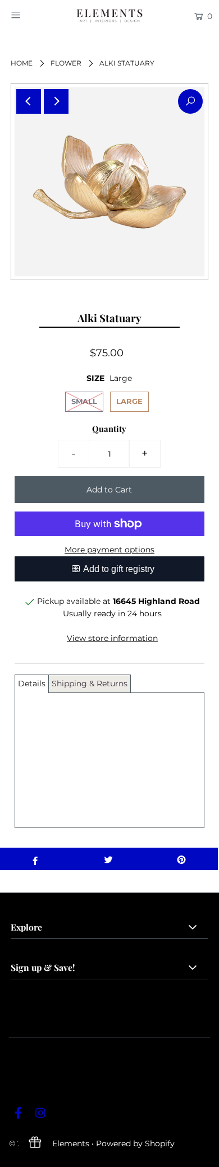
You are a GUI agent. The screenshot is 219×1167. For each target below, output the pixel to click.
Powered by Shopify (135, 1143)
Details (31, 683)
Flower (66, 63)
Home (22, 63)
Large (129, 401)
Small (84, 401)
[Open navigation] (29, 15)
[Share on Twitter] (108, 859)
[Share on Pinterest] (181, 859)
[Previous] (28, 101)
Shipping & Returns (89, 683)
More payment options (109, 549)
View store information (112, 638)
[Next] (56, 101)
